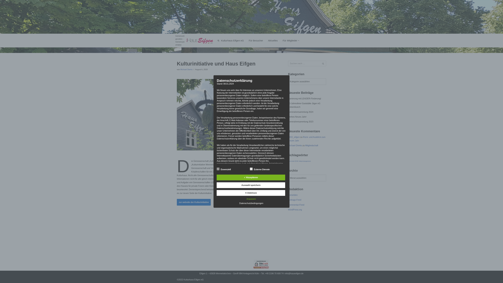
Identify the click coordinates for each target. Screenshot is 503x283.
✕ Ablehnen (251, 193)
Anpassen (251, 199)
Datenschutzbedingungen (251, 203)
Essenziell (226, 169)
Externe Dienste (262, 169)
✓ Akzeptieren (251, 177)
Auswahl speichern (251, 185)
